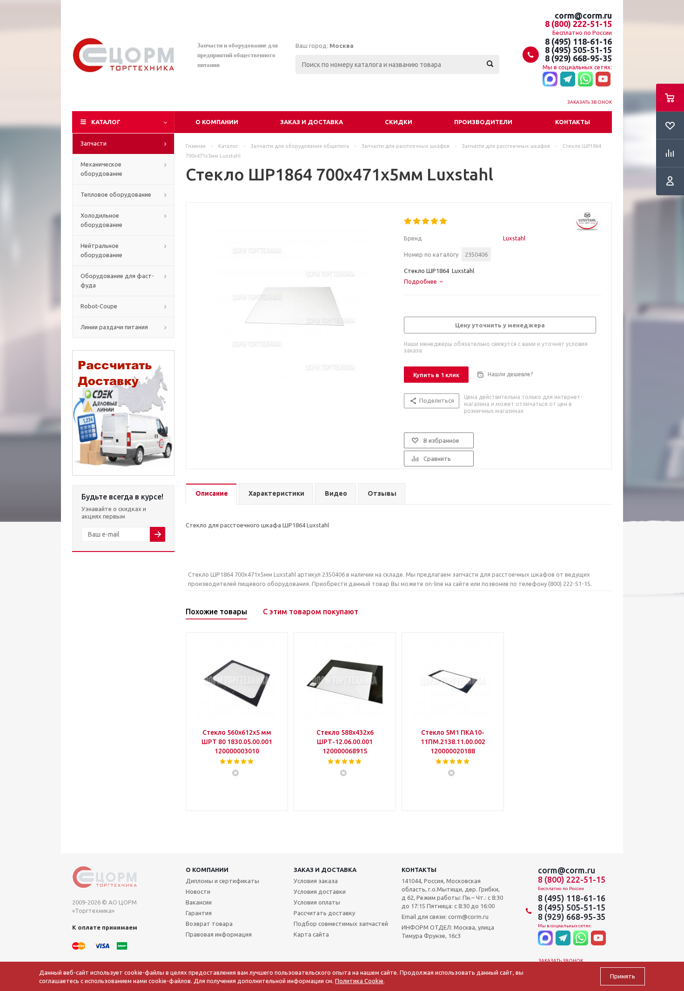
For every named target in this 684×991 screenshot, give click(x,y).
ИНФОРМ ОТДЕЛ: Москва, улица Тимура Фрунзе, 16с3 (448, 931)
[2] (417, 221)
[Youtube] (603, 79)
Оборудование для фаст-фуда (117, 280)
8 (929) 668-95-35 (578, 58)
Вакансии (199, 902)
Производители (483, 122)
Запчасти (93, 143)
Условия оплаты (317, 902)
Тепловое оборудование (115, 194)
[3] (426, 221)
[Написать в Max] (550, 79)
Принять (622, 976)
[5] (443, 221)
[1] (408, 221)
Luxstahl (514, 238)
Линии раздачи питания (114, 327)
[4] (434, 221)
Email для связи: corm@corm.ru (445, 916)
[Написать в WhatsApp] (585, 79)
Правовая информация (219, 934)
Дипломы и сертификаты (222, 881)
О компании (216, 122)
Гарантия (199, 913)
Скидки (398, 122)
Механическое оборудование (101, 169)
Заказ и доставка (311, 122)
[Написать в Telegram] (567, 79)
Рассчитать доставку (324, 913)
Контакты (572, 122)
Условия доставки (320, 891)
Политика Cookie (359, 981)
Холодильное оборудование (101, 220)
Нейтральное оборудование (101, 250)
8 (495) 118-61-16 (578, 41)
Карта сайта (311, 934)
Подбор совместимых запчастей (341, 923)
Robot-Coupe (98, 306)
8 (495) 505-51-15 (578, 50)
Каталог (106, 122)
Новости (198, 891)
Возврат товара (209, 923)
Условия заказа (316, 881)
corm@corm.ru (583, 15)
